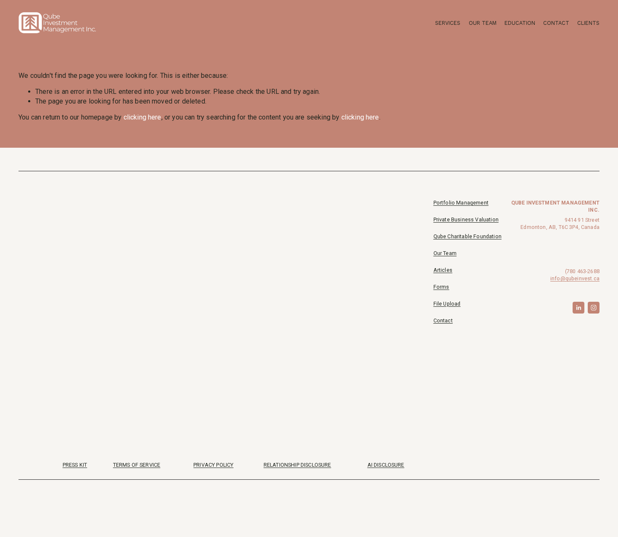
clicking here (142, 117)
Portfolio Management (461, 202)
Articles (442, 270)
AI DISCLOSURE (385, 465)
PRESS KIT (75, 465)
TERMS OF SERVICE (137, 465)
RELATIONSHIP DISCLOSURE (297, 465)
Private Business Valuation (466, 219)
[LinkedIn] (578, 308)
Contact (556, 23)
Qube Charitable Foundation (467, 236)
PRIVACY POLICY (213, 465)
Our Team (483, 23)
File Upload (447, 303)
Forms (441, 287)
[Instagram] (594, 308)
